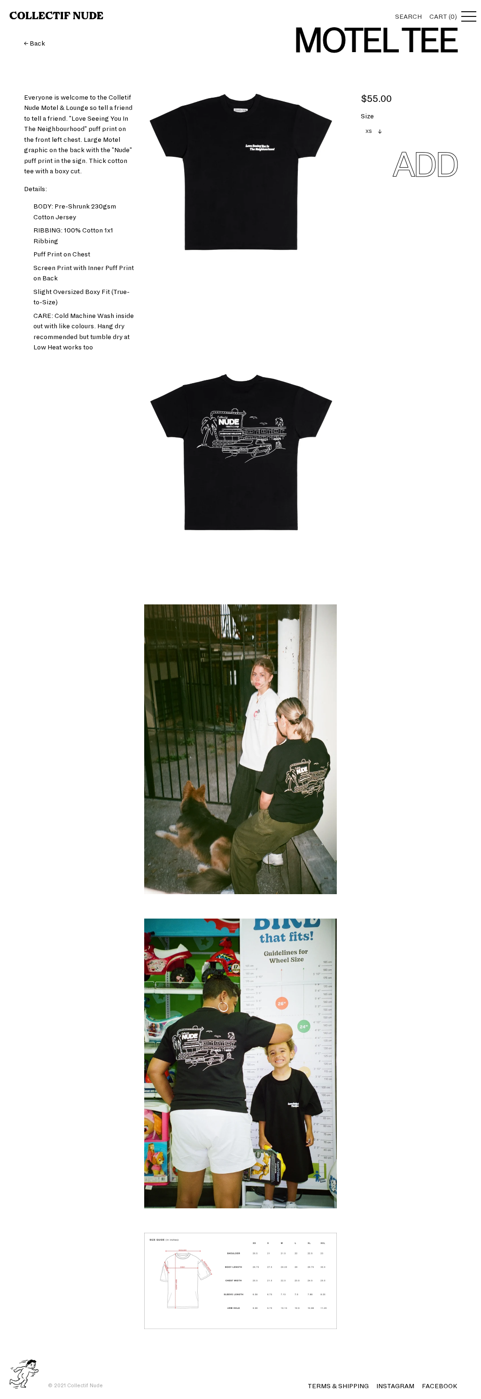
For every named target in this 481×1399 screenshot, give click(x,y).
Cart (443, 16)
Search (408, 16)
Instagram (395, 1386)
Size (367, 116)
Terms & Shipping (338, 1386)
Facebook (439, 1386)
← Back (34, 43)
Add (424, 165)
